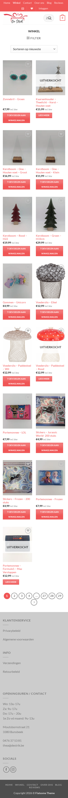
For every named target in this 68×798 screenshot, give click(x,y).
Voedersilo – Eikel (46, 302)
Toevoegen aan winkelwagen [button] (16, 117)
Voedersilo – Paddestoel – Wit (17, 367)
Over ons (39, 2)
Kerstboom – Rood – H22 (15, 237)
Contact (27, 2)
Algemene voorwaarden (18, 639)
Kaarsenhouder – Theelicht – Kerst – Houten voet (47, 102)
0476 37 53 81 (12, 740)
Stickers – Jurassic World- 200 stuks (46, 434)
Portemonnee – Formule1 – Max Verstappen (12, 569)
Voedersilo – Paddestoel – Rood (50, 367)
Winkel (16, 2)
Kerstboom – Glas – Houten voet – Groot (15, 171)
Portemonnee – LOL (14, 432)
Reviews (58, 2)
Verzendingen (12, 663)
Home (7, 2)
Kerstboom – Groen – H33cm (48, 237)
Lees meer (44, 115)
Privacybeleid (11, 630)
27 (44, 595)
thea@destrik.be (13, 745)
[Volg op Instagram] (13, 769)
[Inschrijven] (49, 18)
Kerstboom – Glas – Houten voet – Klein (47, 171)
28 (52, 595)
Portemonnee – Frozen (49, 499)
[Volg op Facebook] (6, 769)
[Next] (34, 602)
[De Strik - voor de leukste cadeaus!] (22, 18)
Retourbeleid (11, 671)
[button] (23, 8)
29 (59, 595)
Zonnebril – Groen (14, 99)
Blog (49, 2)
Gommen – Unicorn (14, 302)
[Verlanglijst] (31, 8)
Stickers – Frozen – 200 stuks (16, 501)
